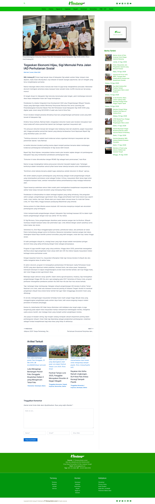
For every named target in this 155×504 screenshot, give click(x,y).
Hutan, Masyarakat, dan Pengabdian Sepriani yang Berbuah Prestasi (121, 66)
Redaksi (54, 484)
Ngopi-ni (59, 9)
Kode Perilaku (102, 486)
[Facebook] (117, 3)
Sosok (111, 9)
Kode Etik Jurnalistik (104, 488)
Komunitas (93, 9)
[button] (24, 3)
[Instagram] (122, 3)
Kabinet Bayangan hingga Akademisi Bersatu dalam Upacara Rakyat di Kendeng (121, 130)
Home (44, 9)
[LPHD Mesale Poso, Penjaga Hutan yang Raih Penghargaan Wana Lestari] (108, 121)
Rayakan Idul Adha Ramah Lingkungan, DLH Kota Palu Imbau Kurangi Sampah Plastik (79, 376)
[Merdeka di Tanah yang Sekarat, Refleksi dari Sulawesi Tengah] (108, 150)
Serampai (84, 9)
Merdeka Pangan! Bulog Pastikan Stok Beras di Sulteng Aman (120, 111)
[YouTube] (130, 3)
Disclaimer (101, 482)
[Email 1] (125, 3)
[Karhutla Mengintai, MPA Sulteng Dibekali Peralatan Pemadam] (108, 140)
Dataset (77, 492)
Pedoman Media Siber (104, 490)
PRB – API (103, 9)
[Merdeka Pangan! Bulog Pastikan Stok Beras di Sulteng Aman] (108, 111)
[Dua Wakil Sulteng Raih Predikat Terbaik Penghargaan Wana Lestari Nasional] (108, 88)
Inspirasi (67, 9)
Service (54, 488)
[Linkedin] (128, 3)
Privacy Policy (102, 484)
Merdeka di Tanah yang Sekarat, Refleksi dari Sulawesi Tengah (120, 150)
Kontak (55, 486)
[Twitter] (120, 3)
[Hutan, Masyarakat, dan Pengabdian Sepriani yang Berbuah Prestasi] (108, 67)
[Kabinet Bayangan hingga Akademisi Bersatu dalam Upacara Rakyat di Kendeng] (108, 131)
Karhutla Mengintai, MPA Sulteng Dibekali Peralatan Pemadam (120, 140)
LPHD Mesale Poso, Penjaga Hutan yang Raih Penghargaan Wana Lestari (121, 120)
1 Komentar (30, 386)
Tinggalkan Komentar (55, 384)
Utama (51, 9)
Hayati (75, 9)
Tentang (54, 482)
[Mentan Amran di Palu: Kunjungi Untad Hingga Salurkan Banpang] (108, 57)
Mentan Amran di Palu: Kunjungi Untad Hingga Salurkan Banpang (120, 57)
